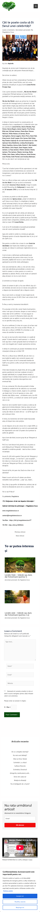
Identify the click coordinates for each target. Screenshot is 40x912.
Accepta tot (20, 896)
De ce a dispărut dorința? (20, 752)
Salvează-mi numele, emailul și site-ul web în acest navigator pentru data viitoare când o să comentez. (18, 693)
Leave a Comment (8, 30)
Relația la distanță (20, 780)
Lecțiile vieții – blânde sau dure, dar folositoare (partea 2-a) (18, 613)
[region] (20, 890)
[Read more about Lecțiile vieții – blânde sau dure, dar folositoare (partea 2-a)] (20, 598)
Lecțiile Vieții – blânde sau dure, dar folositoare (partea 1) (18, 575)
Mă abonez (20, 825)
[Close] (37, 870)
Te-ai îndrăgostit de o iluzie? (20, 784)
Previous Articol (20, 532)
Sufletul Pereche (20, 766)
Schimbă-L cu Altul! (20, 762)
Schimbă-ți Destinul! (20, 770)
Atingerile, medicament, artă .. (20, 773)
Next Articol (20, 536)
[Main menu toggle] (36, 6)
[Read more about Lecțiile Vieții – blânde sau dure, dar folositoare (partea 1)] (20, 565)
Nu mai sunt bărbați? (20, 755)
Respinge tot (20, 907)
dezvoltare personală (23, 30)
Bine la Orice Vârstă (20, 759)
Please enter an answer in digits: (15, 701)
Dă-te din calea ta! (20, 777)
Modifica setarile (20, 902)
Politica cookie (8, 891)
